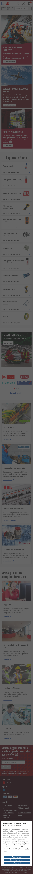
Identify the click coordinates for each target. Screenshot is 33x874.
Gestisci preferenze (17, 860)
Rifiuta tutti (17, 863)
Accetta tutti (17, 857)
